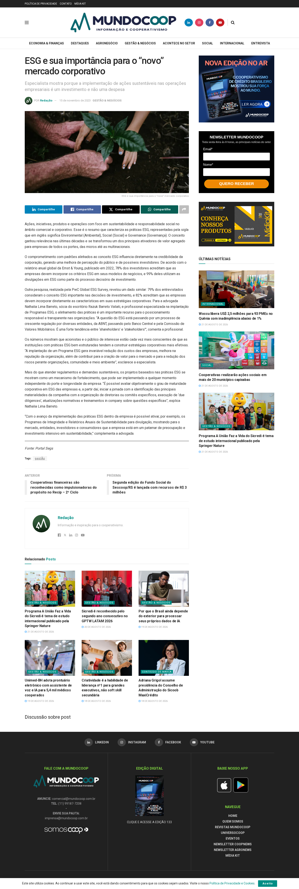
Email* (208, 149)
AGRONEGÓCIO (107, 43)
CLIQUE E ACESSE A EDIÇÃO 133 (149, 822)
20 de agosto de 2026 (97, 627)
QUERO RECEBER (236, 183)
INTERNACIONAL (232, 43)
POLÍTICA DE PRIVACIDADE (41, 3)
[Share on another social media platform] (184, 209)
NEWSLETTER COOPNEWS (233, 844)
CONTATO (66, 3)
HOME (232, 816)
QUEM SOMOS (232, 821)
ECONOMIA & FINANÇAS (46, 43)
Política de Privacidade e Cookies (232, 883)
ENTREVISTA (260, 43)
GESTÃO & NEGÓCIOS (140, 43)
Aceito (267, 883)
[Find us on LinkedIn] (189, 22)
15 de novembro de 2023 (75, 100)
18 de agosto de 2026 (97, 701)
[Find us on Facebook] (210, 22)
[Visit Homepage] (123, 22)
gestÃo (40, 458)
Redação (46, 100)
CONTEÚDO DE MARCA (157, 671)
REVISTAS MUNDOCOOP (232, 827)
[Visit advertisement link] (236, 89)
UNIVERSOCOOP (233, 833)
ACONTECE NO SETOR (179, 43)
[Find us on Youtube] (220, 22)
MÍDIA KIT (80, 3)
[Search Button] (233, 22)
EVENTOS (233, 838)
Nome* (208, 164)
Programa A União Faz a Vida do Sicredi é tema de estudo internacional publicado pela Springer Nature (236, 441)
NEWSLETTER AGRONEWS (233, 850)
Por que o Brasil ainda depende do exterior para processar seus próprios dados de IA (163, 616)
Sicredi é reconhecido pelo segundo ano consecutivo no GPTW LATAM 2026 (105, 616)
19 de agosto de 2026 (154, 627)
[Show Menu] (27, 22)
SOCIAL (207, 43)
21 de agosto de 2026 (40, 631)
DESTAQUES (80, 43)
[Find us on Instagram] (199, 22)
